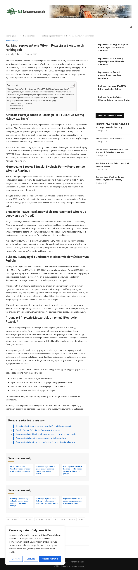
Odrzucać (31, 558)
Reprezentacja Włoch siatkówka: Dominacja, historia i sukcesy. (110, 178)
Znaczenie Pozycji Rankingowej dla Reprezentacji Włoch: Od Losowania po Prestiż (40, 95)
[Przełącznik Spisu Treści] (71, 85)
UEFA (81, 519)
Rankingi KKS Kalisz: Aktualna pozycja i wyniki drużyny (112, 125)
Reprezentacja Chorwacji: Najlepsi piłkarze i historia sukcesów (111, 61)
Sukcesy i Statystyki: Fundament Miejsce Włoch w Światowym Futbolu (35, 97)
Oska (17, 54)
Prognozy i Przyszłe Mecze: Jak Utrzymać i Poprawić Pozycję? (32, 100)
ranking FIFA (27, 519)
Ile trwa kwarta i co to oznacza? (110, 139)
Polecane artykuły (16, 106)
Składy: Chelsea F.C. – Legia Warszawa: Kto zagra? (38, 430)
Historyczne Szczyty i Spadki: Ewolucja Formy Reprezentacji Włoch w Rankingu (39, 92)
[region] (35, 545)
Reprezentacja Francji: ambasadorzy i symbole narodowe (41, 438)
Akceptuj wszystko (50, 558)
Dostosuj (16, 558)
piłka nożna (12, 519)
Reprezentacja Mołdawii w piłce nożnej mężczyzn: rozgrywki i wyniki (46, 434)
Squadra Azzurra (43, 519)
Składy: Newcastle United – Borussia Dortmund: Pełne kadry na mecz (112, 151)
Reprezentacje (29, 36)
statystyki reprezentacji (65, 519)
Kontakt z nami (77, 561)
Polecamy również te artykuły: (21, 103)
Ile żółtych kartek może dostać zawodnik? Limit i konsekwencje (44, 426)
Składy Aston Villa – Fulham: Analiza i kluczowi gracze (112, 164)
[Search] (131, 27)
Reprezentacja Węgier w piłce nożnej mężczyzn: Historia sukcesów (45, 442)
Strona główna (12, 36)
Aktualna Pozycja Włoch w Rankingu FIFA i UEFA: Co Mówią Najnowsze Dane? (38, 89)
